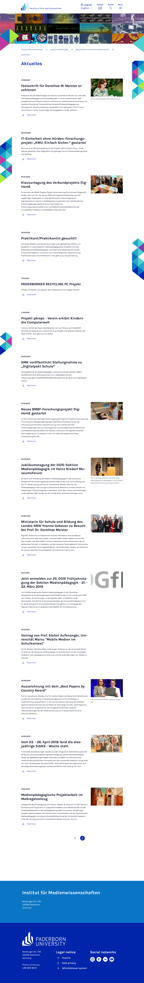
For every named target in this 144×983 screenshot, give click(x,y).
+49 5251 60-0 (29, 968)
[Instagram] (92, 959)
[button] (87, 6)
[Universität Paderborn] (72, 939)
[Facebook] (99, 959)
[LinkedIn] (105, 959)
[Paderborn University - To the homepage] (24, 6)
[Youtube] (111, 959)
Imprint (66, 957)
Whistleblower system (74, 968)
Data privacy (69, 963)
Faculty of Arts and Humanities (45, 8)
